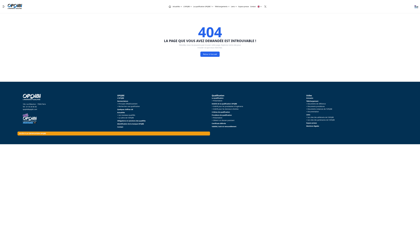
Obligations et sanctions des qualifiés (131, 121)
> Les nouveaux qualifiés (126, 115)
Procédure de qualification (222, 115)
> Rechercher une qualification (128, 106)
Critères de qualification (221, 112)
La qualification (217, 98)
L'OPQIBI (186, 6)
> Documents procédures (315, 106)
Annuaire (309, 98)
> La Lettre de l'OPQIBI (125, 118)
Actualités (176, 6)
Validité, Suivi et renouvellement (224, 126)
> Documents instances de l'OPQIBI (319, 109)
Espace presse (243, 6)
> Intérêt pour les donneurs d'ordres (225, 109)
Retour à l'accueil (210, 54)
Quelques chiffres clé (125, 109)
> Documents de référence (316, 104)
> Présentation (217, 101)
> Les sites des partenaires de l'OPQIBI (320, 120)
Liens (233, 6)
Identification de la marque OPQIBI (130, 124)
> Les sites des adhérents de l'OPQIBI (320, 117)
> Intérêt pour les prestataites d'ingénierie (227, 106)
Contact (253, 6)
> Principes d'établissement (127, 104)
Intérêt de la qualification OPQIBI (224, 104)
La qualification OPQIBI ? (202, 6)
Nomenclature (122, 101)
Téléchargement (312, 101)
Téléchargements (221, 6)
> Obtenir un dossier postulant (223, 120)
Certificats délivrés (219, 123)
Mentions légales (312, 126)
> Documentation (312, 112)
